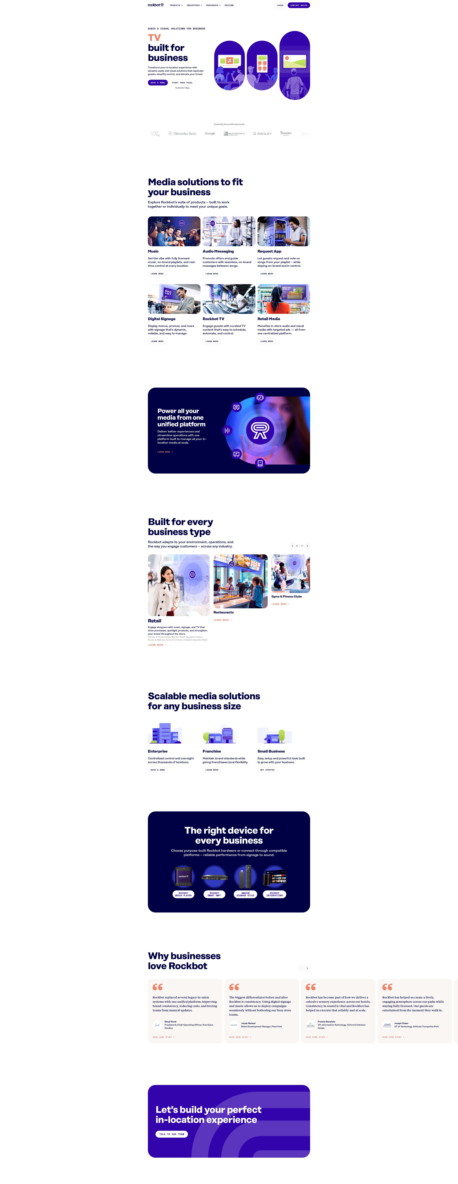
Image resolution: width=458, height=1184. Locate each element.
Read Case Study (162, 1037)
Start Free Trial (182, 82)
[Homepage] (155, 5)
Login (280, 5)
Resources (212, 5)
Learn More (157, 273)
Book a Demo (158, 82)
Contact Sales (299, 5)
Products (175, 5)
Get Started (267, 769)
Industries (193, 5)
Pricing (229, 5)
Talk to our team (171, 1134)
